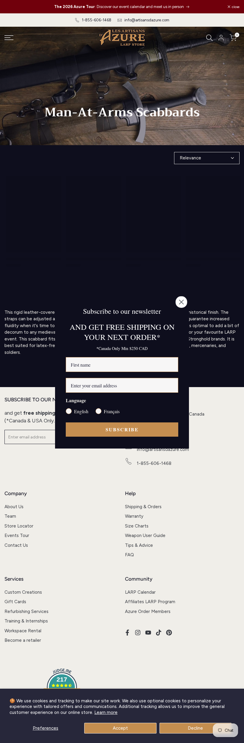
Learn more (106, 712)
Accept (120, 728)
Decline (195, 728)
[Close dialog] (181, 302)
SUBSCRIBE (122, 429)
